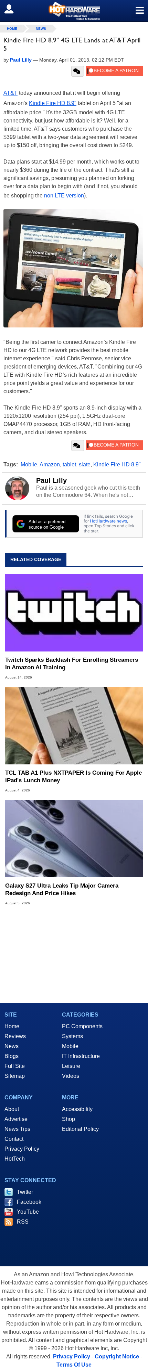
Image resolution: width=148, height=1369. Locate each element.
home (12, 28)
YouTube (28, 1212)
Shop (68, 1119)
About (11, 1109)
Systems (72, 1036)
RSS (23, 1222)
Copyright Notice (117, 1356)
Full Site (14, 1066)
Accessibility (77, 1109)
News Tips (17, 1129)
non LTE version (64, 195)
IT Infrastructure (81, 1056)
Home (11, 1026)
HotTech (14, 1159)
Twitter (25, 1192)
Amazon (50, 464)
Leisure (71, 1066)
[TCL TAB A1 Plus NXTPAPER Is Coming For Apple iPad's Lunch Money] (74, 725)
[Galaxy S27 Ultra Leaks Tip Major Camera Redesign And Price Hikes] (74, 838)
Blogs (11, 1056)
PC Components (82, 1026)
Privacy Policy (21, 1149)
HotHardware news (108, 521)
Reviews (15, 1036)
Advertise (16, 1119)
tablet (69, 464)
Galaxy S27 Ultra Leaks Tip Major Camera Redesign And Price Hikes (61, 889)
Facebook (29, 1202)
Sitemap (14, 1076)
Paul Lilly (51, 480)
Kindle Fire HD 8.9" (52, 103)
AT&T (10, 93)
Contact (13, 1139)
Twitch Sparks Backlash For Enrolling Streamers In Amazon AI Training (71, 664)
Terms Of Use (74, 1365)
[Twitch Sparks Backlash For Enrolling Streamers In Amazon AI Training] (74, 612)
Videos (70, 1076)
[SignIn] (13, 8)
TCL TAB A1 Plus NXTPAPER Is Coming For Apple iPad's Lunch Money (73, 777)
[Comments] (77, 71)
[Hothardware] (74, 11)
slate (85, 464)
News (41, 28)
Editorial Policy (80, 1129)
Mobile (29, 464)
